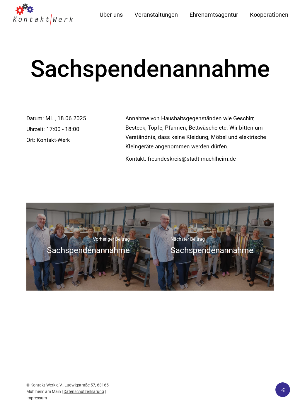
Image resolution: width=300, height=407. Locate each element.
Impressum (36, 398)
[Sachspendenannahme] (88, 247)
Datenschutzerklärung (84, 391)
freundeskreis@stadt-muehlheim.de (192, 158)
